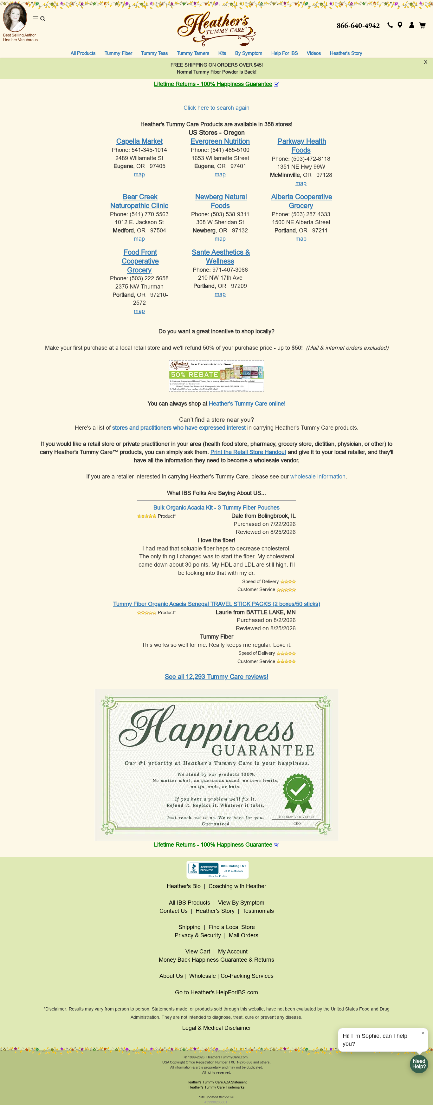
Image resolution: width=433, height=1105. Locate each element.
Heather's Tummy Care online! (247, 403)
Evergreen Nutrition (220, 141)
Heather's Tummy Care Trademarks (217, 1087)
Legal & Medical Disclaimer (216, 1028)
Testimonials (258, 911)
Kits (222, 53)
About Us (171, 976)
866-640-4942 (358, 25)
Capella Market (139, 141)
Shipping (189, 927)
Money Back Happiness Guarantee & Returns (216, 960)
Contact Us (173, 911)
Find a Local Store (232, 927)
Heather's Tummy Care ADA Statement (217, 1082)
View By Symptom (241, 903)
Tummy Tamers (193, 53)
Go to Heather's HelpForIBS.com (216, 992)
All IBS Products (189, 903)
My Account (233, 951)
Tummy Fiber (118, 53)
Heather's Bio (184, 886)
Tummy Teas (154, 53)
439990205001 (215, 1102)
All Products (83, 53)
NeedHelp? (419, 1063)
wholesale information (318, 476)
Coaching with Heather (237, 886)
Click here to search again (216, 108)
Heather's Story (346, 53)
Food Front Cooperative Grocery (140, 261)
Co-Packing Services (247, 976)
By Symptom (248, 53)
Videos (314, 53)
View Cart (197, 951)
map (139, 174)
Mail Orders (243, 935)
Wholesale (202, 976)
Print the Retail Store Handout (248, 452)
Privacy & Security (198, 935)
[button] (390, 26)
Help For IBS (284, 53)
